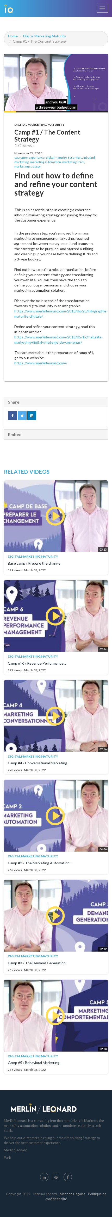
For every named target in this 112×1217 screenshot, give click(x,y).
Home (13, 36)
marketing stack (73, 162)
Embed (15, 434)
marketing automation (45, 162)
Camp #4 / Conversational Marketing (37, 763)
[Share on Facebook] (12, 415)
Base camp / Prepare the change (34, 563)
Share (13, 401)
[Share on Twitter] (22, 415)
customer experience (29, 157)
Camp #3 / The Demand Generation (37, 963)
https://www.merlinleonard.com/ (40, 363)
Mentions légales (72, 1194)
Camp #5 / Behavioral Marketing (33, 1062)
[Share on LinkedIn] (31, 415)
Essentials (75, 157)
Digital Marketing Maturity (44, 36)
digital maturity (56, 157)
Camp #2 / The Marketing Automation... (40, 863)
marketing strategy (27, 166)
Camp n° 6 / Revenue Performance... (37, 663)
